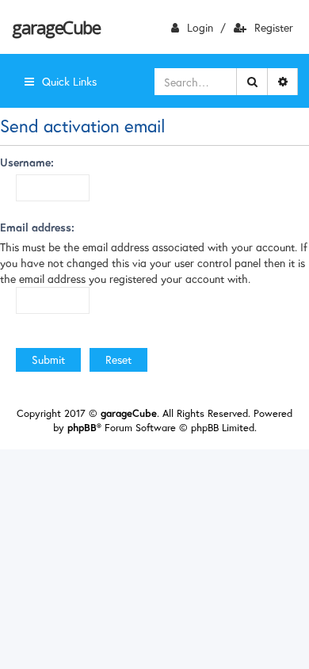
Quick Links (69, 81)
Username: (27, 162)
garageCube (56, 27)
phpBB (82, 427)
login (200, 27)
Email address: (37, 227)
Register (273, 27)
